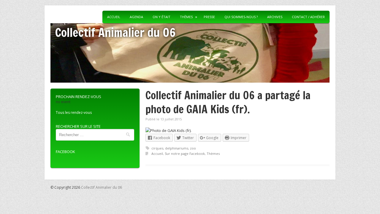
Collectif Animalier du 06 (115, 32)
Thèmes (213, 153)
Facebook (65, 151)
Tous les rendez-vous (74, 112)
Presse (209, 17)
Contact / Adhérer (308, 17)
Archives (274, 17)
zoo (193, 148)
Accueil (113, 17)
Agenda (136, 17)
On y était (161, 17)
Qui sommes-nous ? (241, 17)
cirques (157, 148)
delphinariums (176, 148)
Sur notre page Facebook (185, 153)
